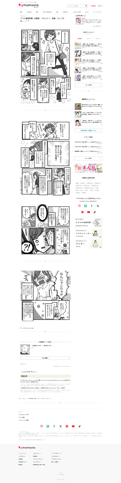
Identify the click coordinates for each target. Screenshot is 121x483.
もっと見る (88, 85)
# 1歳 (96, 187)
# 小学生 (97, 190)
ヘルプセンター (22, 456)
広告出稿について (23, 461)
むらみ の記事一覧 (97, 26)
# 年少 (81, 190)
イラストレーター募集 (23, 420)
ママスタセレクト (55, 456)
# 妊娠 (77, 183)
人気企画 (29, 12)
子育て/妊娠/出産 (47, 12)
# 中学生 (77, 192)
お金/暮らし (66, 12)
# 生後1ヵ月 (89, 183)
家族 (37, 12)
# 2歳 (76, 190)
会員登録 (93, 6)
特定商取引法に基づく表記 (39, 464)
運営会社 (21, 464)
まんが (86, 12)
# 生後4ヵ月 (86, 185)
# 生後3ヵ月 (78, 185)
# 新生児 (82, 183)
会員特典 (21, 459)
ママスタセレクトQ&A (24, 414)
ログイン (100, 6)
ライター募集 (22, 417)
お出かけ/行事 (77, 12)
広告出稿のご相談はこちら (88, 130)
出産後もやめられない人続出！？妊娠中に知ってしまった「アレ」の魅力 (43, 388)
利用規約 (35, 456)
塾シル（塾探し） (55, 461)
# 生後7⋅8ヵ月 (79, 187)
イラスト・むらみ (28, 328)
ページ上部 (60, 474)
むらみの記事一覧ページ (29, 371)
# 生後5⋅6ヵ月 (94, 185)
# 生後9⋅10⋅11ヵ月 (89, 187)
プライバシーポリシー (38, 459)
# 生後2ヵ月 (97, 183)
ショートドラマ (97, 12)
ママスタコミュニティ (56, 459)
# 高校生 (83, 192)
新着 (21, 12)
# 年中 (86, 190)
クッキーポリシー (37, 461)
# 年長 (91, 190)
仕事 (57, 12)
